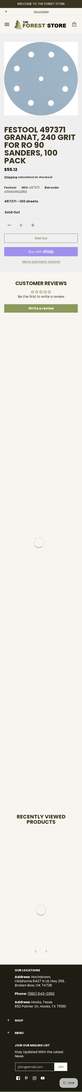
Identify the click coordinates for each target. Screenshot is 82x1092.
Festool (10, 187)
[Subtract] (9, 225)
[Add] (33, 225)
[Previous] (36, 951)
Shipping (10, 177)
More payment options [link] (41, 262)
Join (61, 1067)
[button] (74, 24)
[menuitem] (6, 24)
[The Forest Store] (40, 24)
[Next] (46, 951)
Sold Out (41, 238)
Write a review (41, 308)
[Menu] (6, 24)
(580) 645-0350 (41, 993)
